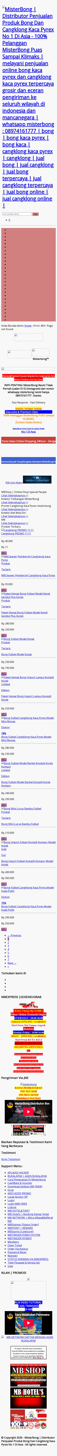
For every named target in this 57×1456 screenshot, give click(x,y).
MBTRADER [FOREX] (20, 1238)
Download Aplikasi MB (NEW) (25, 1186)
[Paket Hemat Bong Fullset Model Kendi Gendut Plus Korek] (28, 597)
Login (11, 1200)
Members (13, 1242)
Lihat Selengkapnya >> (14, 495)
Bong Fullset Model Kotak (16, 654)
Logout (12, 1207)
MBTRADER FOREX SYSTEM (24, 1235)
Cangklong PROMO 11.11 (16, 533)
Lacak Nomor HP (18, 1197)
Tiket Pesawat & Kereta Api (24, 1262)
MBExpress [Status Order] (23, 1224)
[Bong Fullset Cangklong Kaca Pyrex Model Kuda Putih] (28, 891)
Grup (11, 1190)
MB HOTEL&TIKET (19, 1210)
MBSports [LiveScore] (20, 1231)
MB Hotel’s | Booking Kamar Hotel (28, 1214)
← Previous (14, 935)
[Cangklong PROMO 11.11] (17, 530)
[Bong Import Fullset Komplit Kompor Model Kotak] (28, 845)
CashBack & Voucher (20, 1183)
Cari (35, 214)
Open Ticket (15, 1245)
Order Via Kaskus (18, 1249)
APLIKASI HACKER (18, 1172)
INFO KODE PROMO (19, 1193)
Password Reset (17, 1252)
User (10, 1266)
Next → (12, 963)
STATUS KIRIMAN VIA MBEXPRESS (28, 1259)
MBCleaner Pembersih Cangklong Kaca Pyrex (28, 575)
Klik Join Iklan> (14, 482)
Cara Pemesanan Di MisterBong (27, 1179)
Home (28, 325)
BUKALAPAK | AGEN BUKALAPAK (27, 1176)
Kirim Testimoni (10, 1159)
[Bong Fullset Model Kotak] (17, 639)
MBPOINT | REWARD (20, 1228)
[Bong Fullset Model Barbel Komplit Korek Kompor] (28, 766)
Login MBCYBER (17, 1204)
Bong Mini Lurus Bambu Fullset (20, 824)
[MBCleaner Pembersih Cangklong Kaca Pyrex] (28, 560)
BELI (4, 553)
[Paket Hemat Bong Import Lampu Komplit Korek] (28, 681)
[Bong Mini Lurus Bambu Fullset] (21, 808)
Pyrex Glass (45, 412)
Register (13, 1255)
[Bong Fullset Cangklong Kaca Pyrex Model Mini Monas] (28, 721)
